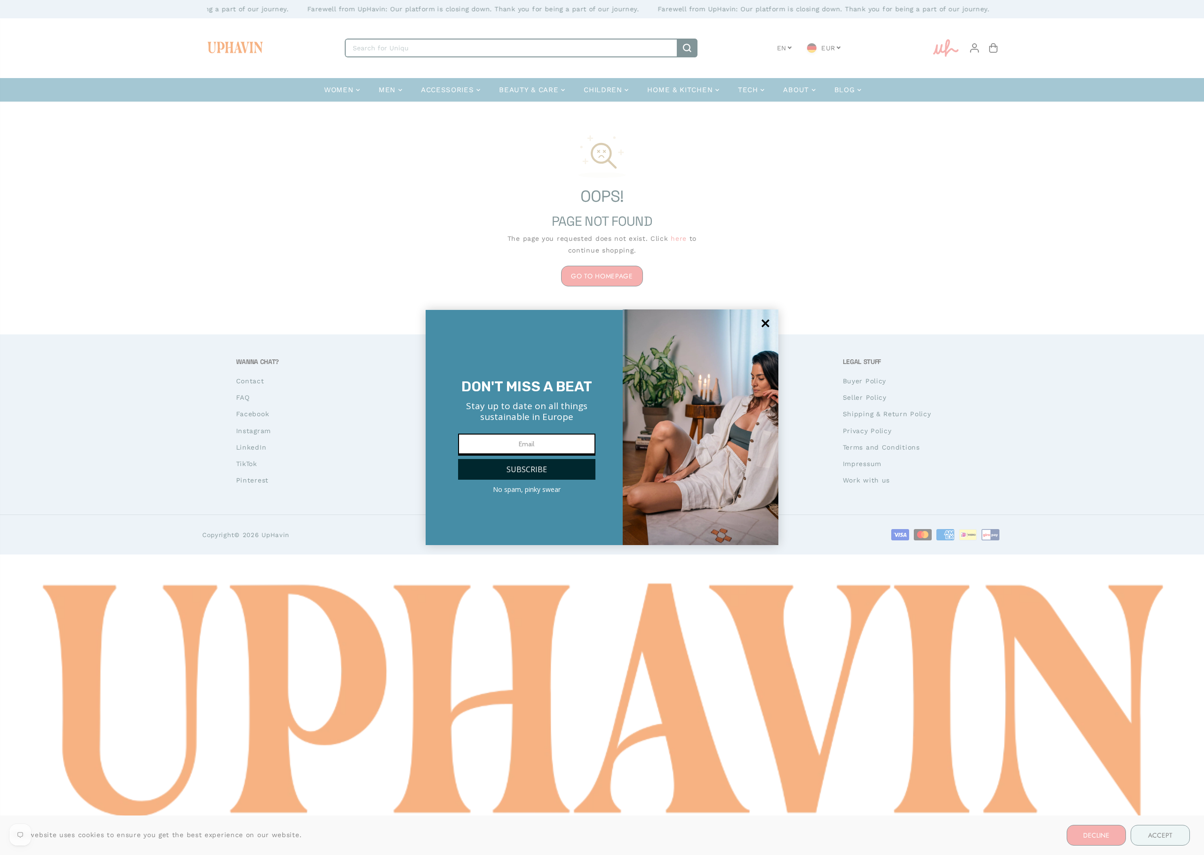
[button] (526, 469)
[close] (765, 323)
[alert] (602, 427)
